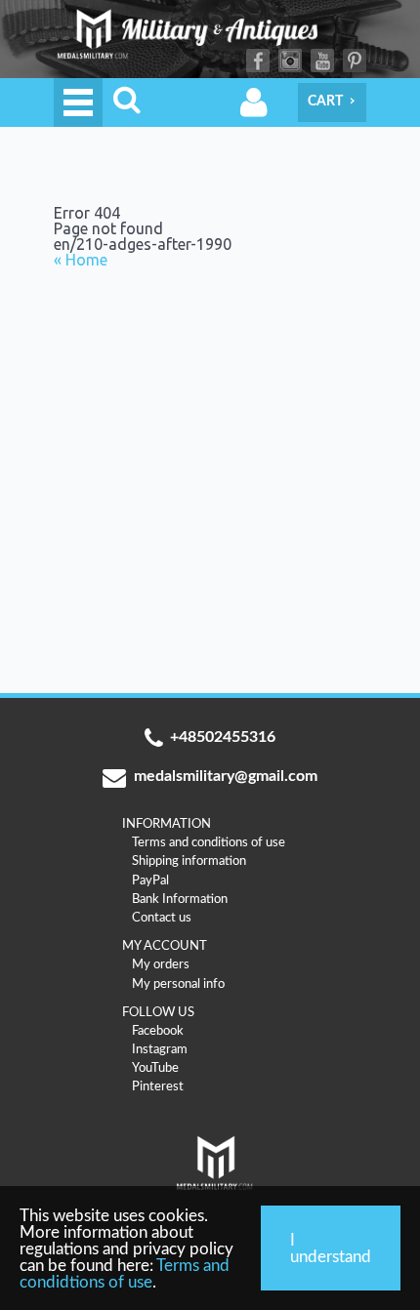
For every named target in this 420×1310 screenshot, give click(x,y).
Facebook (258, 60)
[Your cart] (332, 102)
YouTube (322, 60)
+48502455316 (222, 737)
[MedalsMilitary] (210, 39)
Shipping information (189, 861)
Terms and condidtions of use (125, 1273)
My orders (160, 964)
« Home (80, 260)
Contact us (161, 917)
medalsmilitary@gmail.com (225, 776)
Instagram (290, 60)
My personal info (178, 984)
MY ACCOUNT (164, 946)
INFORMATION (166, 824)
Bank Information (180, 899)
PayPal (150, 880)
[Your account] (254, 102)
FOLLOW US (158, 1012)
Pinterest (354, 60)
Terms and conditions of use (208, 842)
